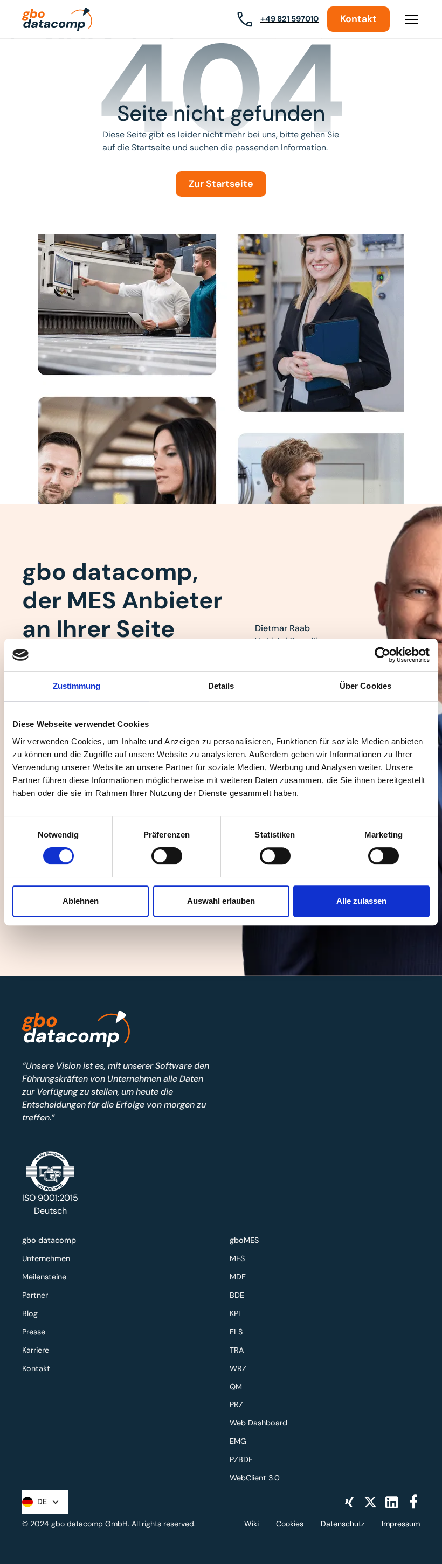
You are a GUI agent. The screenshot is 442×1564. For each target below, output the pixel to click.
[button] (409, 19)
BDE (237, 1295)
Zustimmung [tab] (77, 685)
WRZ (238, 1368)
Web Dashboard (258, 1423)
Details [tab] (221, 685)
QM (236, 1387)
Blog (30, 1313)
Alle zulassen (361, 900)
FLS (236, 1332)
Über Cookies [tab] (365, 685)
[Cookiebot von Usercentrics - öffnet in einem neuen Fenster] (382, 655)
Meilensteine (44, 1277)
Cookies (289, 1523)
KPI (235, 1313)
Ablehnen (81, 900)
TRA (237, 1350)
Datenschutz (342, 1523)
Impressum (401, 1523)
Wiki (251, 1523)
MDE (238, 1277)
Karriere (35, 1350)
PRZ (236, 1404)
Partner (35, 1295)
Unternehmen (46, 1258)
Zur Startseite (221, 183)
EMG (238, 1441)
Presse (33, 1332)
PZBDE (241, 1459)
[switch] (166, 855)
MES (237, 1258)
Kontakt (358, 18)
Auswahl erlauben (221, 900)
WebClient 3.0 (255, 1478)
